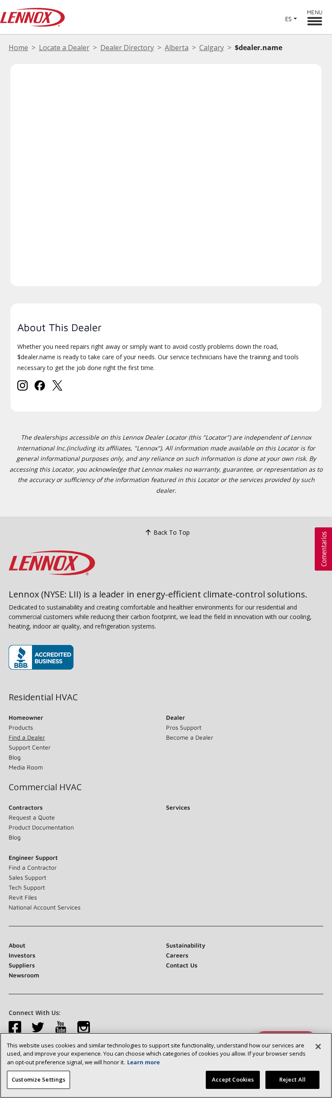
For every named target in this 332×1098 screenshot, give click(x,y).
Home (18, 47)
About (17, 945)
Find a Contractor (33, 867)
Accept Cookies (233, 1079)
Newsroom (24, 975)
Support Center (30, 747)
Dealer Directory (127, 47)
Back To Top (171, 532)
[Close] (318, 1046)
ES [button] (288, 19)
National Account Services (44, 907)
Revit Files (23, 897)
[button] (323, 549)
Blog (15, 757)
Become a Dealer (189, 737)
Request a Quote (32, 817)
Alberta (176, 47)
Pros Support (183, 727)
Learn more (143, 1062)
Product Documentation (41, 827)
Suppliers (22, 965)
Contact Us (182, 965)
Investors (22, 955)
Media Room (26, 767)
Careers (177, 955)
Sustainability (185, 945)
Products (21, 727)
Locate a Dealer (64, 47)
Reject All (292, 1079)
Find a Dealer (27, 737)
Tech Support (27, 887)
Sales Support (27, 877)
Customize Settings (38, 1079)
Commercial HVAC (45, 787)
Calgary (211, 47)
